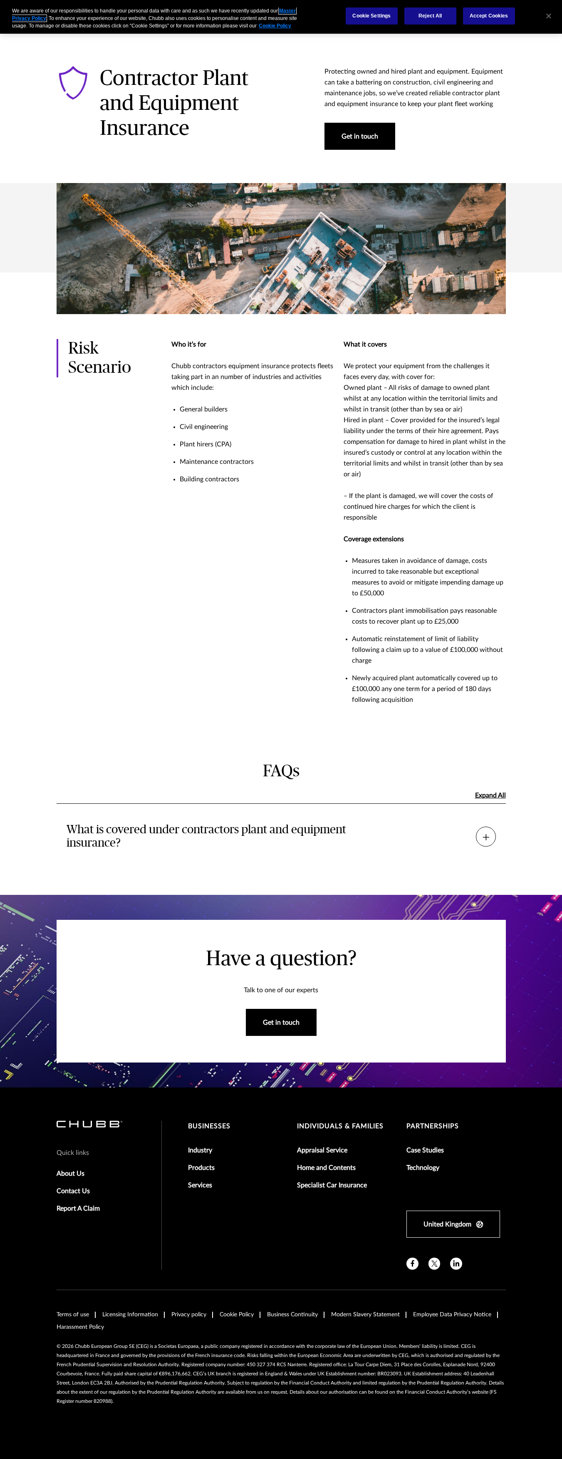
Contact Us (73, 1191)
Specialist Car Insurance (332, 1185)
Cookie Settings (371, 16)
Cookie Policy (237, 1315)
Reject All (430, 16)
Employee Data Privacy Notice (452, 1315)
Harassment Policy (80, 1327)
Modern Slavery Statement (365, 1315)
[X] (434, 1264)
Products (201, 1167)
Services (200, 1185)
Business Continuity (292, 1315)
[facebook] (412, 1264)
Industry (200, 1150)
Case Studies (425, 1150)
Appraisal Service (322, 1150)
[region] (281, 17)
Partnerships (432, 1126)
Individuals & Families (340, 1126)
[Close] (549, 16)
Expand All (490, 795)
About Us (70, 1173)
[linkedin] (456, 1264)
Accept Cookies (489, 16)
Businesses (209, 1126)
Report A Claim (78, 1208)
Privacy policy (188, 1315)
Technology (422, 1167)
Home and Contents (326, 1167)
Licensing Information (130, 1315)
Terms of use (73, 1315)
